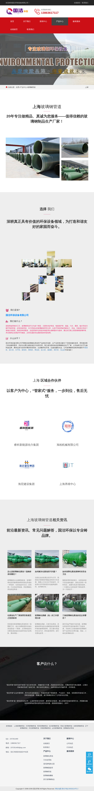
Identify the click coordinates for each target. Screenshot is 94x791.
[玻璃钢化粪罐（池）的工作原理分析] (47, 603)
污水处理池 (47, 760)
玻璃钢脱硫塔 (48, 768)
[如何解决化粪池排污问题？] (47, 559)
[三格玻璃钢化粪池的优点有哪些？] (74, 603)
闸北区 (37, 350)
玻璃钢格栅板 (48, 775)
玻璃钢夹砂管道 (68, 728)
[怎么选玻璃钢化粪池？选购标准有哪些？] (19, 559)
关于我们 (26, 21)
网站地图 (58, 789)
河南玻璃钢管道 (45, 728)
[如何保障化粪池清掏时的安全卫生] (74, 559)
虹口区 (43, 350)
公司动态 (70, 743)
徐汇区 (11, 350)
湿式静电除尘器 (49, 764)
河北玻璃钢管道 (34, 728)
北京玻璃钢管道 (54, 726)
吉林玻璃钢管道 (78, 726)
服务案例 (76, 21)
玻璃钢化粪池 (48, 756)
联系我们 (85, 3)
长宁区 (17, 350)
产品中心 (60, 21)
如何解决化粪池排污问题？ (46, 572)
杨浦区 (49, 350)
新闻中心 (43, 21)
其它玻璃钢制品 (49, 779)
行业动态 (70, 747)
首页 (12, 21)
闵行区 (56, 350)
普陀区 (30, 350)
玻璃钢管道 (32, 87)
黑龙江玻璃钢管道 (66, 726)
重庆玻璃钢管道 (42, 726)
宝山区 (62, 350)
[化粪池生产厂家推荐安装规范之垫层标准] (19, 603)
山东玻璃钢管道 (57, 728)
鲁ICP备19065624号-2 (70, 789)
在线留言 (77, 3)
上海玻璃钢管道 (19, 726)
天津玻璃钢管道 (31, 726)
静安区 (24, 350)
